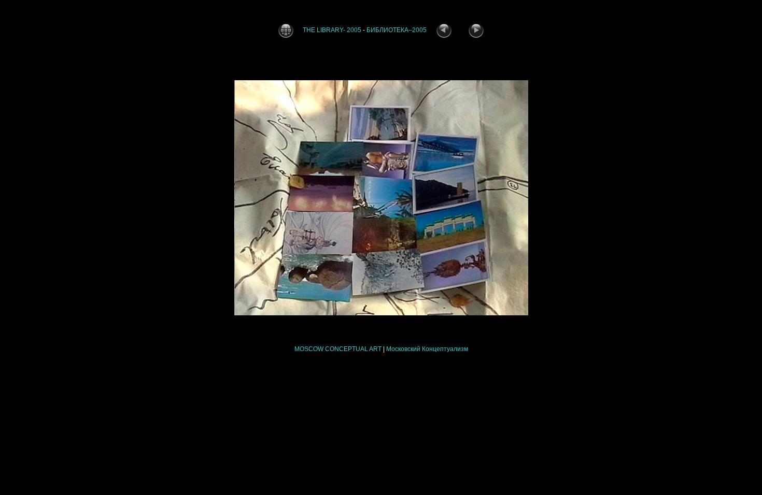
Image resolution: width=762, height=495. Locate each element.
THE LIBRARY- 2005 (332, 30)
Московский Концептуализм (427, 349)
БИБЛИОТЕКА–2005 (396, 30)
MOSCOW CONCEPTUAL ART (338, 349)
